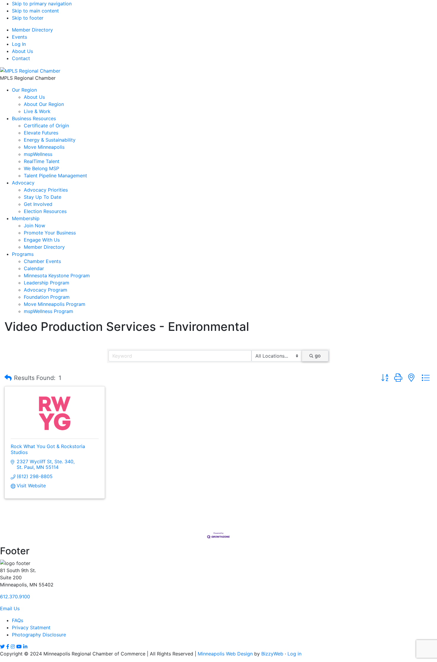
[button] (8, 378)
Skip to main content (35, 11)
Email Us (10, 608)
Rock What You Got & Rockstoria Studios (48, 449)
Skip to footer (27, 18)
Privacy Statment (31, 627)
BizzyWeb (272, 654)
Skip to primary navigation (42, 4)
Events (19, 37)
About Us (22, 51)
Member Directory (32, 30)
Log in (294, 654)
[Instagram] (13, 647)
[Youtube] (19, 647)
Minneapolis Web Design (225, 654)
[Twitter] (2, 647)
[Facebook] (7, 647)
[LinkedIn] (25, 647)
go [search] (318, 356)
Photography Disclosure (39, 635)
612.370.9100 (15, 597)
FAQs (17, 620)
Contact (21, 58)
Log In (19, 44)
